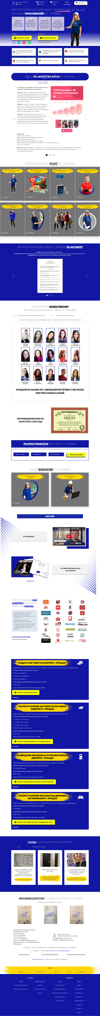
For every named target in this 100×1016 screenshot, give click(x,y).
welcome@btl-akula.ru (64, 950)
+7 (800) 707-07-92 (49, 950)
